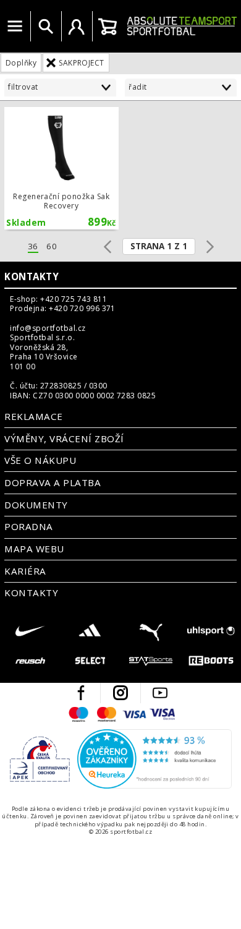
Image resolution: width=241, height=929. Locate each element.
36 (33, 246)
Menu (15, 26)
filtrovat (23, 87)
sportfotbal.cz (181, 26)
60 (51, 246)
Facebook (81, 692)
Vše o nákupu (40, 460)
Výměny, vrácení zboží (64, 438)
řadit (137, 87)
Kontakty (31, 276)
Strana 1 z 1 (158, 246)
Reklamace (33, 416)
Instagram (120, 692)
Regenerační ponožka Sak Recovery (61, 168)
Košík (107, 26)
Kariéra (25, 571)
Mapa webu (34, 548)
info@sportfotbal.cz (47, 328)
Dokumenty (35, 505)
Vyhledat (45, 26)
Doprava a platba (52, 482)
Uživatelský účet (76, 26)
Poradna (28, 526)
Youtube (160, 692)
